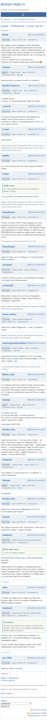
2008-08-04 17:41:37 (34, 285)
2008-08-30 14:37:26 (34, 430)
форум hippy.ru (13, 4)
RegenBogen (8, 212)
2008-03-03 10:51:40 (35, 156)
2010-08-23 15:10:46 (34, 587)
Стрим (5, 129)
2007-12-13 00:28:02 (35, 35)
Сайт (21, 75)
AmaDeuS (7, 535)
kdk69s (5, 156)
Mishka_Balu (8, 374)
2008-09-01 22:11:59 (34, 499)
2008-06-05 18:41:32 (35, 212)
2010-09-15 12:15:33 (34, 658)
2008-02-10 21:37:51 (35, 86)
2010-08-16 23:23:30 (34, 517)
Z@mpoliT (7, 265)
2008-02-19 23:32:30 (35, 106)
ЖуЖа (5, 35)
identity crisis (8, 429)
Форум (4, 26)
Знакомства (17, 26)
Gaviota (6, 517)
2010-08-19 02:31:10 (34, 535)
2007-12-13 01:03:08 (35, 67)
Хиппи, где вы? (35, 26)
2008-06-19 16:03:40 (35, 247)
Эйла (4, 587)
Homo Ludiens (9, 314)
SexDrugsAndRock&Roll (14, 343)
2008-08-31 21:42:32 (34, 460)
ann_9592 (7, 658)
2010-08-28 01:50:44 (34, 608)
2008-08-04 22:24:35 (34, 314)
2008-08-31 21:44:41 (34, 480)
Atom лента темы (39, 710)
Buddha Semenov (11, 86)
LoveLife (6, 106)
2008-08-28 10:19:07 (34, 400)
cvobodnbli (7, 285)
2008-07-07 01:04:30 (34, 265)
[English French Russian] (5, 706)
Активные (22, 19)
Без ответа (31, 19)
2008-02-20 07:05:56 (35, 129)
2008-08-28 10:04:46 (34, 374)
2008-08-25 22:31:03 (34, 343)
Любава (6, 67)
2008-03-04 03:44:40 (35, 174)
